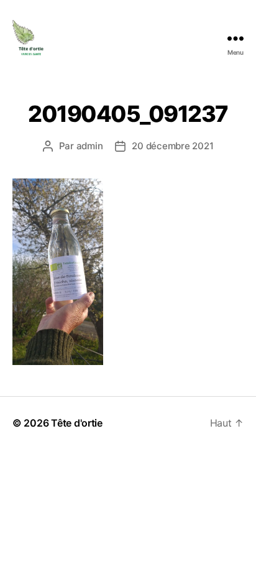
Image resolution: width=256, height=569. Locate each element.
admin (89, 146)
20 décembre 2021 (172, 146)
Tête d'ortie (77, 423)
